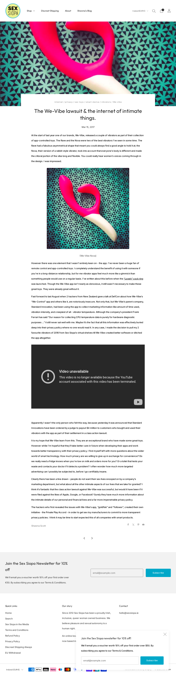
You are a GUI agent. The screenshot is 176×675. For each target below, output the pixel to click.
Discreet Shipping (50, 10)
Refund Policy (12, 635)
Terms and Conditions (16, 630)
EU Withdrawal (13, 652)
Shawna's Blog (84, 10)
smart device (92, 102)
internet (58, 102)
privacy (69, 102)
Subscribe (152, 660)
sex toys (79, 102)
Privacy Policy (12, 641)
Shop (29, 10)
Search (9, 618)
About (68, 10)
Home (8, 613)
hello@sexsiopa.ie (129, 613)
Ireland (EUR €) (139, 11)
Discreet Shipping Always (18, 647)
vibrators (106, 102)
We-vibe (117, 102)
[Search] (154, 11)
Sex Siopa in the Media (17, 624)
